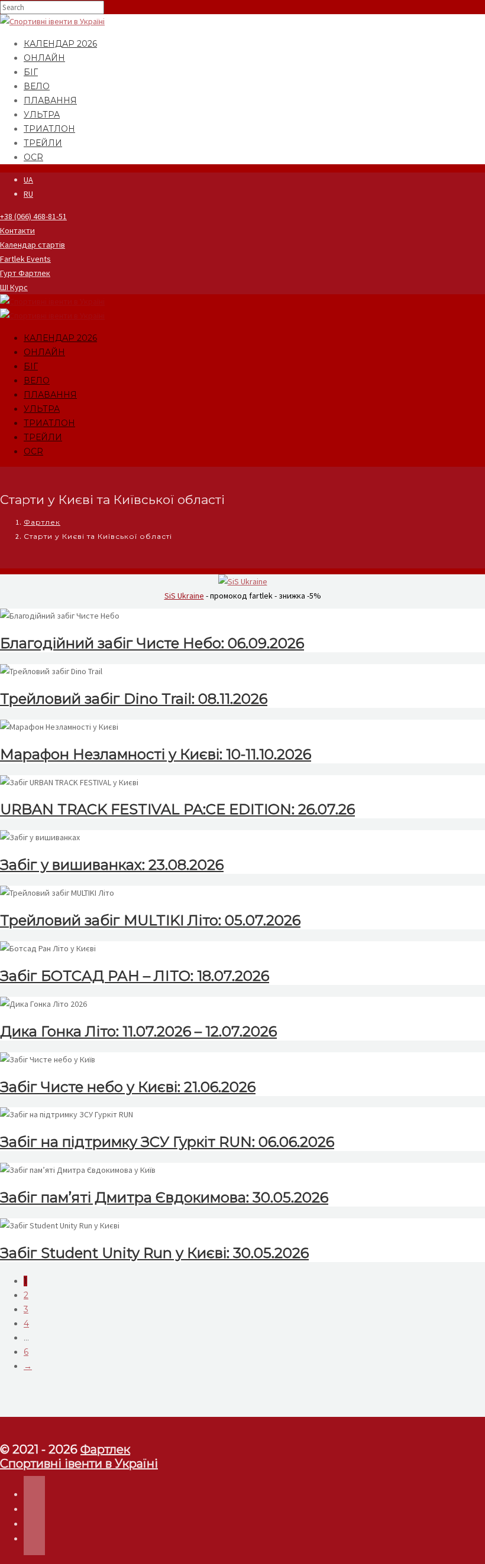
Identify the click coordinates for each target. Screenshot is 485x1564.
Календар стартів (32, 244)
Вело (37, 86)
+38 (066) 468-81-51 (33, 216)
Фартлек (42, 522)
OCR (33, 157)
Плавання (50, 100)
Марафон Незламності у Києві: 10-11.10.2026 (155, 754)
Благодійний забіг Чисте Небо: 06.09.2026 (152, 643)
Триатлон (49, 128)
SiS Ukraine (184, 595)
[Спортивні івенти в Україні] (52, 21)
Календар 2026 (60, 43)
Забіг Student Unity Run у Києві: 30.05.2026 (154, 1252)
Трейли (43, 143)
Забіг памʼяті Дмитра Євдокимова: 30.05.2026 (164, 1197)
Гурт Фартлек (25, 273)
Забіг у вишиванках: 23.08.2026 (112, 864)
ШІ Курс (14, 287)
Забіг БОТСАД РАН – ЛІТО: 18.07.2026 (134, 975)
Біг (31, 72)
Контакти (17, 230)
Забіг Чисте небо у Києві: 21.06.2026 (128, 1086)
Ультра (42, 114)
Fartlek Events (25, 258)
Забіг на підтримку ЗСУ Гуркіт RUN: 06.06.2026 (167, 1141)
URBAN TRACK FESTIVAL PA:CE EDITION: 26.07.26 (177, 809)
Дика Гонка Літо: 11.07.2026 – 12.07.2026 (138, 1031)
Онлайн (44, 58)
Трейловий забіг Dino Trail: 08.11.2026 (133, 698)
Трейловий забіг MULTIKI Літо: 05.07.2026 (150, 920)
